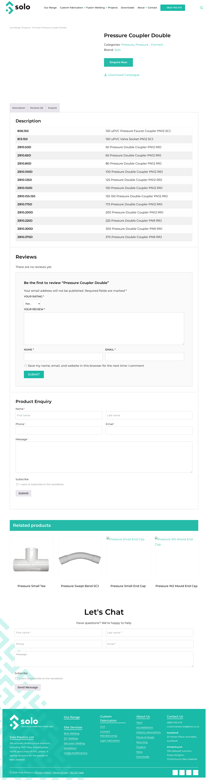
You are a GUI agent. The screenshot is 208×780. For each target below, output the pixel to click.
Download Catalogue (123, 75)
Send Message (28, 687)
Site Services (73, 727)
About (141, 7)
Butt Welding (71, 733)
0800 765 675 (174, 7)
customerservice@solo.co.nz (183, 726)
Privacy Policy (43, 772)
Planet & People (145, 737)
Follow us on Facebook (175, 772)
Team (139, 722)
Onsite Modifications (75, 753)
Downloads (127, 7)
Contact (152, 7)
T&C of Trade (77, 772)
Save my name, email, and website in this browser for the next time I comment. (86, 365)
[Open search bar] (201, 7)
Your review (34, 309)
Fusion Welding (95, 7)
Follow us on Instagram (182, 772)
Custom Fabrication (71, 7)
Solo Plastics (25, 772)
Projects (113, 7)
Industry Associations (148, 732)
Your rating (34, 296)
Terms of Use (60, 772)
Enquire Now (118, 62)
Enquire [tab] (52, 108)
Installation (70, 748)
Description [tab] (18, 108)
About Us (143, 716)
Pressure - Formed (31, 27)
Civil (102, 726)
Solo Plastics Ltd (22, 737)
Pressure (127, 44)
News (139, 751)
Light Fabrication (110, 740)
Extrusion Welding (74, 743)
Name (29, 349)
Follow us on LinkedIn (195, 772)
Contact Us (175, 716)
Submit (23, 493)
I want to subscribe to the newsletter (42, 484)
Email (110, 349)
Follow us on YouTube (188, 772)
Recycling (142, 742)
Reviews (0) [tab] (36, 108)
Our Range (50, 7)
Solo (117, 50)
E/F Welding (71, 738)
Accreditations (144, 727)
